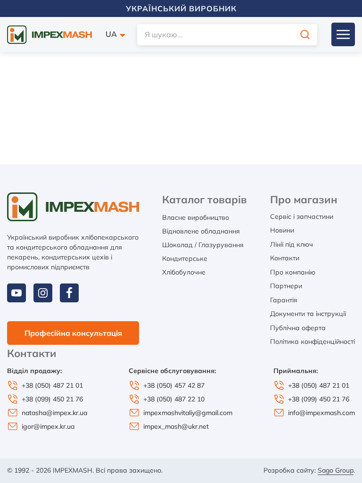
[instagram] (42, 292)
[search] (305, 35)
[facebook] (69, 292)
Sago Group (336, 470)
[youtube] (16, 292)
